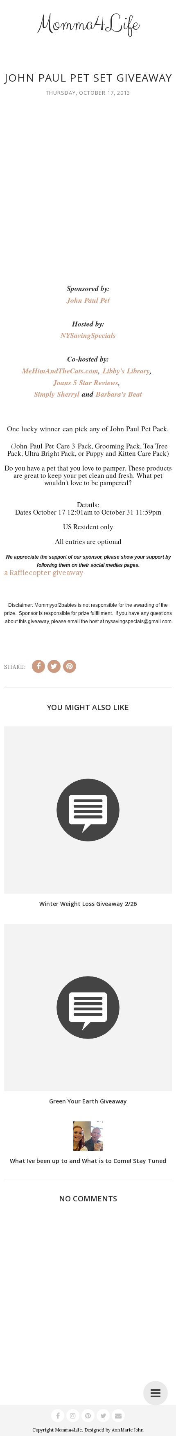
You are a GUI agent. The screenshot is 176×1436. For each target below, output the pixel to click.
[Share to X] (54, 666)
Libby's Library (126, 371)
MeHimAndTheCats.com (60, 371)
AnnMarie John (128, 1430)
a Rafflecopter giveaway (43, 572)
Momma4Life (88, 24)
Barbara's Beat (119, 394)
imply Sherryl (58, 394)
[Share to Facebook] (38, 666)
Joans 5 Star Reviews (85, 382)
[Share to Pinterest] (69, 666)
